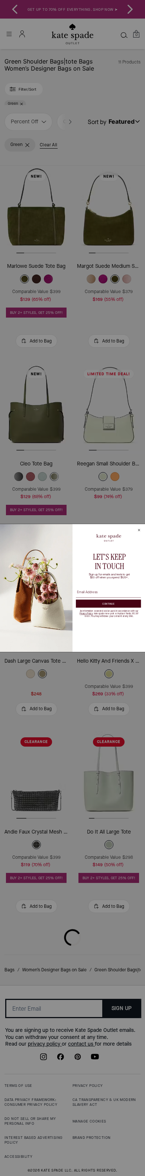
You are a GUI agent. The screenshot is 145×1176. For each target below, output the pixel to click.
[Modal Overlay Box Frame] (72, 588)
